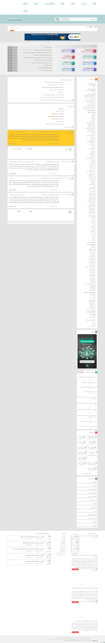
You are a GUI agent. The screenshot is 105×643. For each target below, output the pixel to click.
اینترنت (93, 91)
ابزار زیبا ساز (92, 98)
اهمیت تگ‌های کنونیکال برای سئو (45, 67)
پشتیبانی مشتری (91, 188)
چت (93, 190)
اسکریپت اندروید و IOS (90, 122)
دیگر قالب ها (92, 250)
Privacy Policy (80, 637)
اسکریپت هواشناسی (90, 126)
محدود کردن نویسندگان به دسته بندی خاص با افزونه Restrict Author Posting (28, 549)
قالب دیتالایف (92, 272)
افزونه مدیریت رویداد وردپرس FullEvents (89, 382)
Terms (85, 637)
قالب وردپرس (92, 278)
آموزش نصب (92, 293)
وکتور (93, 324)
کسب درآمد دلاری (93, 500)
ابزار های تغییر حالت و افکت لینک (88, 106)
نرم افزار (12, 178)
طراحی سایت (91, 307)
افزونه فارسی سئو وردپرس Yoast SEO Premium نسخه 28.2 (87, 404)
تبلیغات (64, 535)
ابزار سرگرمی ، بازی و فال (89, 99)
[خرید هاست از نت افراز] (67, 149)
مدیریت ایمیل (92, 167)
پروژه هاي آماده (92, 310)
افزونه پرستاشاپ (91, 212)
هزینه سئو (95, 482)
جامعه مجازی (92, 139)
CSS (93, 113)
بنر (93, 318)
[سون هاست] (89, 26)
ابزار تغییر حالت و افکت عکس (89, 95)
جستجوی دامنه (91, 142)
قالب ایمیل (92, 268)
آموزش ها (92, 295)
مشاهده (12, 30)
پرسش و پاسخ (91, 187)
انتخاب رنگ (92, 221)
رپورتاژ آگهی (93, 242)
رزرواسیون (92, 155)
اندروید (93, 247)
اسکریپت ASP (91, 121)
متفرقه (93, 236)
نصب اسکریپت (62, 549)
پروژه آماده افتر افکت (90, 312)
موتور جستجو (92, 178)
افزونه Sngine (91, 199)
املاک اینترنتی (92, 132)
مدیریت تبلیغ (12, 194)
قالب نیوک (92, 276)
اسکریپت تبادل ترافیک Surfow (53, 161)
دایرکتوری (92, 151)
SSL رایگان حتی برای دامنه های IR (56, 89)
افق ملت (95, 485)
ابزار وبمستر (93, 93)
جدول (93, 228)
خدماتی (11, 132)
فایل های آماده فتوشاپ (90, 320)
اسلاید (93, 217)
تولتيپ (93, 227)
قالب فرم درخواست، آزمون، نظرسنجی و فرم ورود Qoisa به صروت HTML (87, 416)
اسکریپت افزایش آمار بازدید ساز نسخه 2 (50, 194)
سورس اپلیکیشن (92, 244)
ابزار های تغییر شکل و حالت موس (88, 108)
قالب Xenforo (91, 263)
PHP (93, 86)
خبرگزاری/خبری (91, 148)
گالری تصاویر (92, 195)
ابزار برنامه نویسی (91, 301)
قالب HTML (92, 256)
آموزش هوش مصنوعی (92, 514)
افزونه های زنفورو (91, 206)
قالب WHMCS (91, 262)
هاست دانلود (66, 640)
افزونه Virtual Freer (90, 200)
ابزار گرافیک (92, 304)
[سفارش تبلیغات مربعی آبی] (29, 148)
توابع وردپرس (62, 547)
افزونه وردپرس (91, 208)
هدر (93, 323)
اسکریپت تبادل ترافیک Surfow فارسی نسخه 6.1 (44, 132)
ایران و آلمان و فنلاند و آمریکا (58, 118)
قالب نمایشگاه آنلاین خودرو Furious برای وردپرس (88, 386)
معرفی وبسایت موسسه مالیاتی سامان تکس (42, 55)
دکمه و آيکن (92, 231)
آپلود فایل (95, 525)
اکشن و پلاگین (91, 317)
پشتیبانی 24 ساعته (60, 121)
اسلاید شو (92, 218)
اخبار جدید (94, 503)
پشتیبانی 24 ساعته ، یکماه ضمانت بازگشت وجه (54, 94)
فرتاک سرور (70, 106)
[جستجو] (57, 19)
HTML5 (92, 115)
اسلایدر (93, 119)
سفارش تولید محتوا (93, 496)
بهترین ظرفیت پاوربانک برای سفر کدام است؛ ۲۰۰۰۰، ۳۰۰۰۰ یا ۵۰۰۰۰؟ (37, 50)
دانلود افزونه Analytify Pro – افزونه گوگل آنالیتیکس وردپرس (87, 410)
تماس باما (63, 539)
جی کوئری (93, 215)
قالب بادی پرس (91, 269)
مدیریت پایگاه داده (91, 175)
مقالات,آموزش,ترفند (91, 292)
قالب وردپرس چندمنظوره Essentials (90, 391)
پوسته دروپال (92, 282)
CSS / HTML (92, 85)
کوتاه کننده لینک (91, 194)
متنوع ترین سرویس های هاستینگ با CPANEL (54, 82)
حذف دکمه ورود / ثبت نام (46, 70)
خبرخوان (92, 230)
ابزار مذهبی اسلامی (90, 105)
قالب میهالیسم (91, 275)
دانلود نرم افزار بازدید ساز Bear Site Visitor (50, 178)
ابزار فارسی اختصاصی (90, 102)
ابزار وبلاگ (63, 541)
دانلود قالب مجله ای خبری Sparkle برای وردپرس (34, 555)
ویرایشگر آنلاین (91, 184)
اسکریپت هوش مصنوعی (90, 128)
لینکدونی (92, 164)
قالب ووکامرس (91, 279)
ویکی (93, 185)
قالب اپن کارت (91, 265)
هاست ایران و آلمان (59, 111)
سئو (93, 296)
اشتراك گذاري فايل (91, 129)
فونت (93, 321)
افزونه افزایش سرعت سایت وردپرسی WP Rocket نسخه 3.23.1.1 (87, 398)
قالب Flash (92, 253)
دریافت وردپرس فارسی (61, 554)
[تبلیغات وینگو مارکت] (87, 368)
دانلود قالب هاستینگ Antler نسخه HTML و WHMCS (33, 542)
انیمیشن (93, 223)
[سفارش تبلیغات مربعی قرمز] (16, 148)
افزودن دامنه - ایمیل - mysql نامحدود (56, 84)
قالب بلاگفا (92, 287)
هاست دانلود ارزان (93, 518)
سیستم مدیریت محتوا (90, 158)
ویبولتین (93, 281)
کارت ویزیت (92, 325)
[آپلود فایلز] (94, 26)
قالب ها (94, 249)
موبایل (93, 238)
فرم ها (93, 161)
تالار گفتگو (92, 138)
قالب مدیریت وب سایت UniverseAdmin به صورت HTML (32, 536)
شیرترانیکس (92, 213)
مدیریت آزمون (91, 165)
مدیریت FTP (92, 308)
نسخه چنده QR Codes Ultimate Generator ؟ (43, 60)
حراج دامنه (94, 521)
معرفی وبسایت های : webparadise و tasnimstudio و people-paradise (38, 57)
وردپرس (92, 298)
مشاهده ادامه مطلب (12, 143)
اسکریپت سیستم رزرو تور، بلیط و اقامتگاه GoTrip (88, 421)
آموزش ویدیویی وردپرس (90, 90)
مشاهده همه (57, 46)
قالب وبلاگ (63, 545)
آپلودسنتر (92, 118)
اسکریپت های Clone (25, 161)
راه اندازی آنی (61, 92)
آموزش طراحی (92, 84)
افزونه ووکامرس (91, 209)
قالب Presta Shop (91, 259)
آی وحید (82, 640)
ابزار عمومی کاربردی (90, 101)
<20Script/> (13, 18)
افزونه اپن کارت (91, 202)
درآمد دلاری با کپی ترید (92, 489)
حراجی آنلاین (92, 144)
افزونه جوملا (92, 203)
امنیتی (93, 134)
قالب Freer (92, 255)
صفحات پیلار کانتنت (48, 65)
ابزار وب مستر (91, 303)
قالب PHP (92, 258)
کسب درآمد (92, 193)
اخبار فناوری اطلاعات (91, 110)
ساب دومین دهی (91, 157)
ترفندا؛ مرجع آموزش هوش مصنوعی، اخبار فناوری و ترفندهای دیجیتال (37, 52)
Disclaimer (89, 637)
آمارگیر (93, 116)
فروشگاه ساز (92, 162)
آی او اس (92, 245)
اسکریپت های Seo (91, 125)
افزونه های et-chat (91, 205)
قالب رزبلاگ (92, 288)
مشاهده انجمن (11, 45)
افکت (93, 220)
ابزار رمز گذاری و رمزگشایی (89, 96)
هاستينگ (92, 181)
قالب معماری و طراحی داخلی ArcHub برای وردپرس (87, 376)
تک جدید (95, 510)
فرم (93, 233)
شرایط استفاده (62, 551)
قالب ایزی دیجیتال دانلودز (89, 266)
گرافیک (94, 314)
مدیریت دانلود (91, 170)
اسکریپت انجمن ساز (47, 47)
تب (93, 224)
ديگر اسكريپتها (22, 132)
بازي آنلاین (92, 136)
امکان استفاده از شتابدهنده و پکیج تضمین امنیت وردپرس (52, 97)
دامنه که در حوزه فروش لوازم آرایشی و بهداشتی (42, 62)
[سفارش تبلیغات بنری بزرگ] (68, 148)
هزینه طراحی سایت (92, 492)
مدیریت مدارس (91, 174)
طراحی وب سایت (87, 640)
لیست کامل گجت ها (86, 473)
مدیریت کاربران (91, 177)
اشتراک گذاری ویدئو (90, 131)
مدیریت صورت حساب (90, 171)
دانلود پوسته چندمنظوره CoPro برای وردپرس (35, 561)
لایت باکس (92, 234)
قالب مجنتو (92, 273)
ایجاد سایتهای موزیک (90, 135)
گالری (93, 240)
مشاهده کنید (74, 569)
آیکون (93, 315)
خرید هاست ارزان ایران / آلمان (66, 79)
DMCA (76, 637)
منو (93, 237)
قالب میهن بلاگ (91, 290)
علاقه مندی (92, 159)
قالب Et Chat (92, 252)
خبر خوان (92, 145)
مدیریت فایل (92, 172)
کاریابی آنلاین (92, 191)
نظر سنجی (92, 180)
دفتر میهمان (92, 152)
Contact (73, 637)
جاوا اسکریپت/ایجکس (90, 141)
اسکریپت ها (16, 132)
